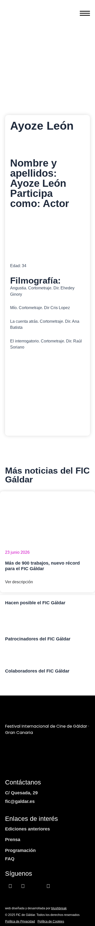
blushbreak (59, 908)
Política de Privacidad (20, 921)
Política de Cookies (50, 921)
